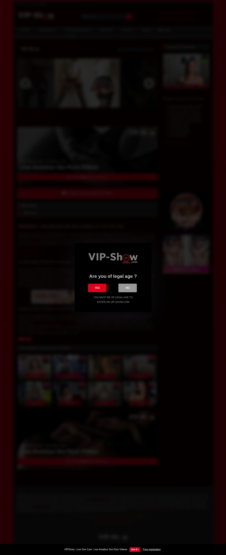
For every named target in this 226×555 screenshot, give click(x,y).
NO (127, 288)
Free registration (152, 549)
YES (97, 288)
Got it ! (135, 549)
